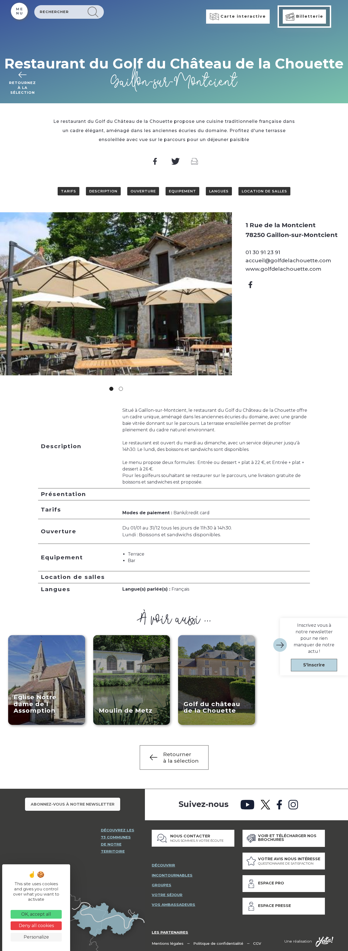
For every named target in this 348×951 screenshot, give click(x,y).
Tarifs (68, 191)
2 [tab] (121, 389)
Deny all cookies (36, 925)
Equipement (182, 191)
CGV (257, 943)
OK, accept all (36, 914)
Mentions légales (168, 943)
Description (103, 191)
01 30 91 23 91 (263, 252)
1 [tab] (111, 389)
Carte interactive (242, 16)
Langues (219, 191)
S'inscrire (314, 665)
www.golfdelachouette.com (283, 269)
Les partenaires (170, 932)
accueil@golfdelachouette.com (288, 260)
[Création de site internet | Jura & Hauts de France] (324, 942)
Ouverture (143, 191)
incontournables (172, 875)
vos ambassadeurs (173, 904)
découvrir (163, 865)
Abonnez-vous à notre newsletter (72, 804)
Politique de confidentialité (218, 943)
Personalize (36, 937)
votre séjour (167, 895)
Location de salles (264, 191)
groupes (161, 885)
